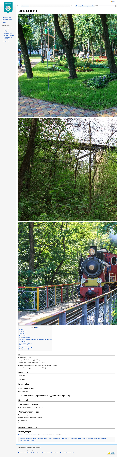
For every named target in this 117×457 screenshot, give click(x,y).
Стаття (18, 6)
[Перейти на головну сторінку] (8, 7)
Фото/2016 (29, 438)
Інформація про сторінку (8, 38)
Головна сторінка (6, 17)
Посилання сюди (8, 27)
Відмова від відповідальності (66, 452)
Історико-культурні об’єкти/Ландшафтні (94, 438)
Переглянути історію (88, 6)
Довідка (4, 22)
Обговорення (25, 6)
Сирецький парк (38, 438)
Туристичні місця (76, 438)
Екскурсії (32, 440)
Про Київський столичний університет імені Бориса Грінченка (45, 452)
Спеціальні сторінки (9, 32)
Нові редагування (7, 19)
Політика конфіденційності (24, 452)
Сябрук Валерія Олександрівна (27, 434)
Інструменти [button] (6, 25)
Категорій (22, 438)
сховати (37, 327)
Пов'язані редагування (7, 29)
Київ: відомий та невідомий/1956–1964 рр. (57, 438)
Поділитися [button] (6, 41)
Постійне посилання (9, 35)
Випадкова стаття (7, 21)
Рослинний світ (24, 440)
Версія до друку (8, 33)
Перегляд (78, 6)
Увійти (114, 1)
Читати (73, 6)
